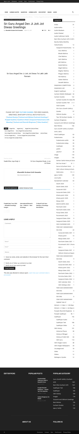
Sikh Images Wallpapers (62, 346)
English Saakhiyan (60, 91)
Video (56, 351)
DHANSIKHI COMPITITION (62, 85)
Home (6, 12)
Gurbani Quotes (14, 12)
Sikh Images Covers (60, 343)
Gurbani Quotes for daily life (65, 100)
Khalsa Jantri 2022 (64, 267)
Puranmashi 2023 (62, 215)
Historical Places (61, 331)
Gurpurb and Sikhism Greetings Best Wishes (21, 17)
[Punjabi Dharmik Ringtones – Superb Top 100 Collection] (32, 389)
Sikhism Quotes (61, 114)
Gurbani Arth (33, 12)
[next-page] (8, 211)
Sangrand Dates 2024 (63, 218)
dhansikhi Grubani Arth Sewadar (14, 30)
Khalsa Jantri (62, 236)
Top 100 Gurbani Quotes (64, 117)
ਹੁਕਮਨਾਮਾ (59, 152)
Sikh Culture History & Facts (65, 169)
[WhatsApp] (19, 35)
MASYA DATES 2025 (62, 204)
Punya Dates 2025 (62, 212)
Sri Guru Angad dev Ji (10, 135)
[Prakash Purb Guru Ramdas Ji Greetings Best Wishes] (43, 197)
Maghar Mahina (63, 71)
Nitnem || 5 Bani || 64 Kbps (63, 308)
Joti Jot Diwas (44, 133)
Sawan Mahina (63, 79)
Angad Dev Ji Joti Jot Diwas (31, 128)
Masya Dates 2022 (64, 270)
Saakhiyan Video (61, 325)
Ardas (56, 24)
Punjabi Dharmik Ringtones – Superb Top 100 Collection (43, 389)
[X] (10, 35)
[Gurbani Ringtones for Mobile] (32, 399)
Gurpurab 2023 (61, 189)
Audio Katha (58, 27)
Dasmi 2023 (60, 184)
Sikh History (58, 328)
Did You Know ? (61, 163)
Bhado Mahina (63, 53)
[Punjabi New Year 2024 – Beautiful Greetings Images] (11, 197)
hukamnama (58, 137)
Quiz (25, 1)
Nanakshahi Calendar (61, 181)
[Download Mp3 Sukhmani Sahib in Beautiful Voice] (32, 380)
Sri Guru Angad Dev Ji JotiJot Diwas (13, 137)
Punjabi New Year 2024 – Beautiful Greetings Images (10, 205)
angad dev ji (20, 128)
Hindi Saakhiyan (59, 134)
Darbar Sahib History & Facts (65, 160)
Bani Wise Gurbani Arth (62, 39)
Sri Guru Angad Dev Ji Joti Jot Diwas (26, 135)
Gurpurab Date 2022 (65, 265)
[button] (73, 12)
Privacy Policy (40, 1)
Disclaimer (14, 1)
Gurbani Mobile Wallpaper (62, 94)
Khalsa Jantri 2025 (62, 198)
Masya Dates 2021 (64, 239)
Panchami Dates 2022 (65, 273)
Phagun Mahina (63, 74)
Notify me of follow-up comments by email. (19, 263)
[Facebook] (6, 35)
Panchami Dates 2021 (65, 241)
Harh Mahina (62, 59)
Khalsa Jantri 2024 (62, 195)
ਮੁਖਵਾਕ (58, 149)
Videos (56, 354)
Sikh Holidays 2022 (64, 285)
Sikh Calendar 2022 (64, 282)
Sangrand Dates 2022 (65, 279)
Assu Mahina (62, 50)
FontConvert (31, 1)
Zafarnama (59, 172)
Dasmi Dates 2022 (64, 262)
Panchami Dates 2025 (63, 210)
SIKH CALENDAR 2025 (63, 224)
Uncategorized (59, 348)
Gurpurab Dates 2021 (65, 233)
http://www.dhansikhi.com (24, 175)
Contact (20, 1)
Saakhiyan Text (61, 322)
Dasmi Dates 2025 (62, 186)
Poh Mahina (62, 77)
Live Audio (57, 178)
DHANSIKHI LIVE (59, 88)
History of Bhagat (61, 334)
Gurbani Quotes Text (63, 103)
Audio (55, 12)
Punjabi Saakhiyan (60, 314)
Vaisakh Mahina (63, 82)
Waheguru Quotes (60, 357)
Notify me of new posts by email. (16, 265)
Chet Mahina (62, 56)
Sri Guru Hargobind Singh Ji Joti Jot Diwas (40, 162)
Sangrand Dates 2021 (65, 250)
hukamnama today (62, 143)
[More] (24, 35)
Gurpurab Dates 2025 (63, 192)
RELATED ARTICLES (11, 188)
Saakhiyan (24, 12)
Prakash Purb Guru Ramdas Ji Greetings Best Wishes (42, 205)
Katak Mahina (62, 65)
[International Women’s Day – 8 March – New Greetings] (27, 197)
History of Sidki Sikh (62, 337)
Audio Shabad (58, 33)
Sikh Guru (59, 340)
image (56, 155)
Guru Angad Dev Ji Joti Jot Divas (24, 131)
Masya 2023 (60, 201)
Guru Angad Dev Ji (9, 131)
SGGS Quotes (60, 105)
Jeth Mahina (62, 62)
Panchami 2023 (61, 207)
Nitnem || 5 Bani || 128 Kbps (64, 305)
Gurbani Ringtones (60, 120)
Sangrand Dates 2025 (63, 221)
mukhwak (59, 146)
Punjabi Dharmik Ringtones (63, 311)
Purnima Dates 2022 (64, 276)
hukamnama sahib (62, 140)
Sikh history (42, 12)
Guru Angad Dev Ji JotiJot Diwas (31, 133)
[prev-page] (5, 211)
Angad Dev (12, 128)
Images (49, 12)
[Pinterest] (15, 35)
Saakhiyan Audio (61, 320)
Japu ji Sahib (58, 175)
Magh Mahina (62, 68)
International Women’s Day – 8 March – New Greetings (26, 205)
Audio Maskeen (59, 30)
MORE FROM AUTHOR (26, 188)
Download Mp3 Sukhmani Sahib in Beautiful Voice (43, 380)
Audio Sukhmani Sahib (61, 36)
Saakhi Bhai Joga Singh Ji (12, 161)
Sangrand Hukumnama (63, 48)
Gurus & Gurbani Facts (63, 166)
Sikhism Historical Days (65, 253)
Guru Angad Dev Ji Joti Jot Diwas (13, 133)
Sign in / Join (7, 1)
